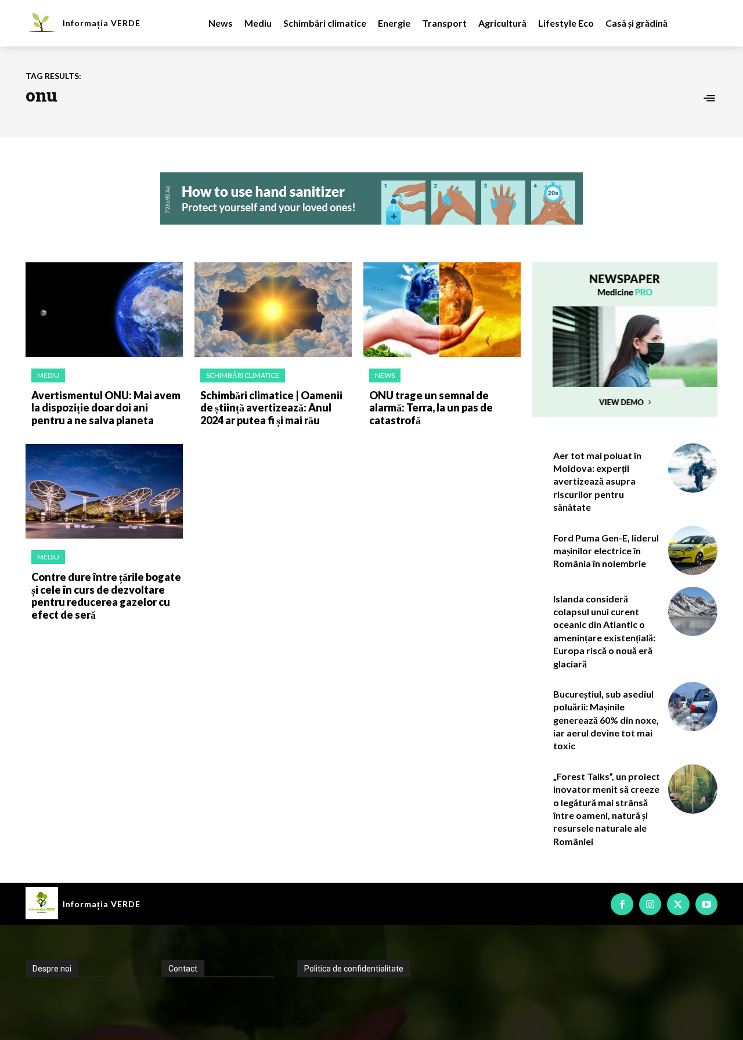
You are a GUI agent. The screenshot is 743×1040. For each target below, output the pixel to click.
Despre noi (52, 968)
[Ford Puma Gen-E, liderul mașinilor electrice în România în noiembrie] (692, 550)
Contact (182, 968)
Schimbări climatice (242, 375)
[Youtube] (706, 904)
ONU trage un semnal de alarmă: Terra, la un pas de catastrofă (431, 408)
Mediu (48, 375)
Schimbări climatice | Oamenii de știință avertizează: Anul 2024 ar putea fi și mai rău (271, 408)
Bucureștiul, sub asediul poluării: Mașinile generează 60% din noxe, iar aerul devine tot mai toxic (606, 720)
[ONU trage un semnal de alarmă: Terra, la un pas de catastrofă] (442, 309)
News (385, 375)
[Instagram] (650, 904)
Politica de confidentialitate (353, 968)
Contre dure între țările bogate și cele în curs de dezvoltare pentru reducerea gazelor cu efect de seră (106, 595)
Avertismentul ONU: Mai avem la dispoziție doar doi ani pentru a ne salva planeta (106, 408)
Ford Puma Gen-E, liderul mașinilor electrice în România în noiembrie (606, 550)
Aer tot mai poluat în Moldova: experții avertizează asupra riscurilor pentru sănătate (597, 481)
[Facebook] (622, 904)
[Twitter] (678, 904)
